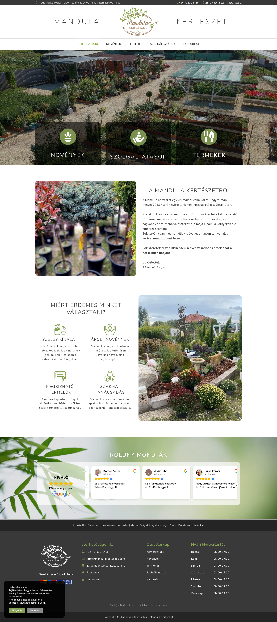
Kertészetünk (88, 44)
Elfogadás (17, 610)
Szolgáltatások (162, 44)
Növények (113, 44)
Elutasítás (34, 610)
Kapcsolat (191, 44)
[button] (236, 485)
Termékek (135, 44)
